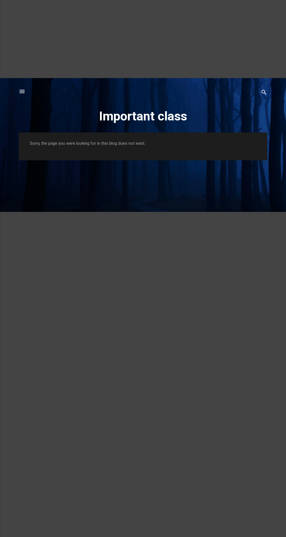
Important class (143, 116)
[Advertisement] (143, 39)
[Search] (264, 93)
